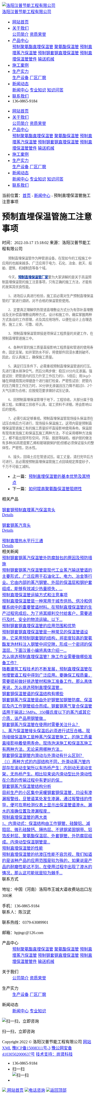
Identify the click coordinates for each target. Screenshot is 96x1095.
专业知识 (38, 90)
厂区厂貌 (38, 77)
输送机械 (46, 59)
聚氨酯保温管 (66, 47)
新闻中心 (20, 90)
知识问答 (55, 90)
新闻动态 (20, 84)
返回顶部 (58, 1090)
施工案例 (20, 65)
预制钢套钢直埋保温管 (58, 53)
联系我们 (20, 96)
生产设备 (20, 77)
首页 (27, 195)
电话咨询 (37, 1090)
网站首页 (20, 22)
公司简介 (20, 34)
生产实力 (20, 71)
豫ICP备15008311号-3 (31, 1048)
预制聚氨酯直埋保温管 (32, 47)
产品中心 (20, 40)
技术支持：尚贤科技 (54, 1054)
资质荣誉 (38, 34)
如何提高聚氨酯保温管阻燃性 (55, 489)
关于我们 (20, 28)
